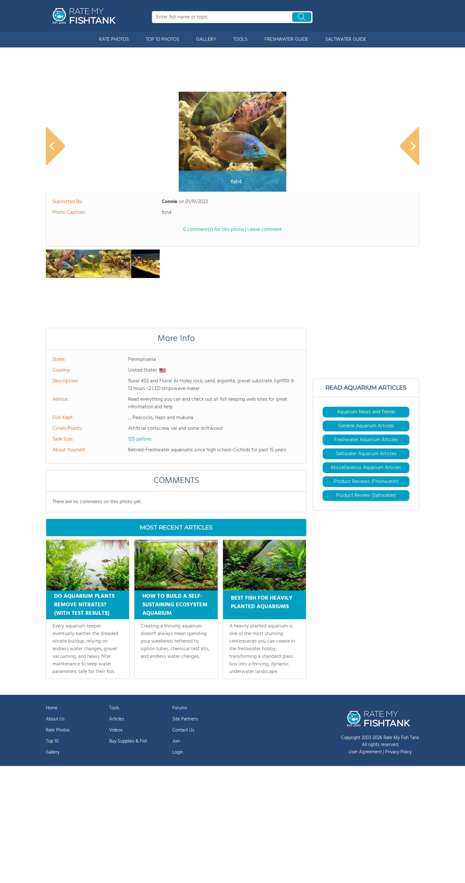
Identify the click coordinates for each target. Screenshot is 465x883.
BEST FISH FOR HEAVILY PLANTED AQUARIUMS (262, 602)
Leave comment (264, 229)
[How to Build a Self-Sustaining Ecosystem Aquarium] (175, 565)
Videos (115, 730)
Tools (114, 708)
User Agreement (365, 752)
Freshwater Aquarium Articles (366, 440)
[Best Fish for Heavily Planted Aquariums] (264, 565)
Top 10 (52, 741)
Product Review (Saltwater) (366, 495)
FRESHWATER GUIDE (286, 39)
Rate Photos (58, 730)
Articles (116, 719)
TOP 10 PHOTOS (162, 39)
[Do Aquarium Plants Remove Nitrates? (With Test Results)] (87, 565)
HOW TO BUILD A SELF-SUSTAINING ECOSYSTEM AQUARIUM (175, 605)
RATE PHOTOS (114, 39)
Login (177, 752)
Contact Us (183, 730)
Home (52, 708)
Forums (179, 708)
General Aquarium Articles (366, 426)
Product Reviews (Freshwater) (366, 482)
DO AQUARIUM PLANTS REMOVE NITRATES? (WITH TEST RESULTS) (84, 605)
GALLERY (206, 39)
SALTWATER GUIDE (346, 39)
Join (176, 741)
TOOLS (240, 39)
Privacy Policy (398, 752)
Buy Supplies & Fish (128, 741)
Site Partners (185, 719)
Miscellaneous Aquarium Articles (366, 468)
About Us (55, 719)
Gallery (52, 752)
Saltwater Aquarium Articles (366, 454)
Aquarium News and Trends (366, 412)
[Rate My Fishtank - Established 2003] (85, 16)
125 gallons (140, 439)
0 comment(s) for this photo (213, 229)
